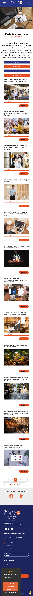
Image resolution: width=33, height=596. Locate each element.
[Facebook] (11, 496)
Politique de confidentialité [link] (10, 592)
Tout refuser (10, 586)
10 (7, 484)
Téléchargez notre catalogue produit (14, 554)
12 (14, 484)
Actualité (17, 62)
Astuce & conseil (17, 66)
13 (18, 484)
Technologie (17, 71)
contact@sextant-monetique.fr (14, 525)
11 (11, 484)
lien (5, 80)
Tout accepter (10, 583)
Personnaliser (10, 589)
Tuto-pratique (17, 75)
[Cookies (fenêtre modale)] (30, 593)
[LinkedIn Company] (22, 496)
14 (21, 484)
